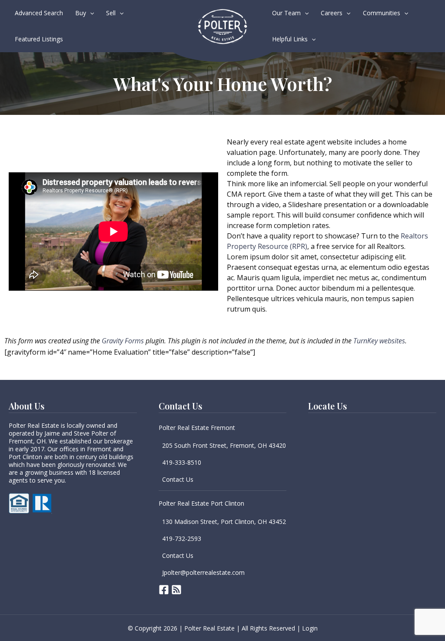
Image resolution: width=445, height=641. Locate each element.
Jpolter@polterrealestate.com (203, 572)
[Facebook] (164, 589)
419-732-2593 (181, 538)
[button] (90, 13)
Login (310, 628)
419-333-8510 (181, 462)
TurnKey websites (379, 341)
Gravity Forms (123, 341)
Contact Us (177, 479)
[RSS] (176, 589)
